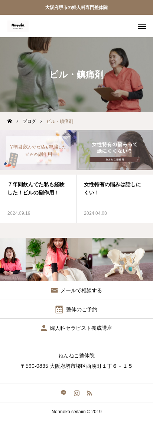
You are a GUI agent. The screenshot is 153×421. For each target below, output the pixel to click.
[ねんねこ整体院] (18, 26)
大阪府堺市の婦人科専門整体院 (76, 7)
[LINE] (63, 392)
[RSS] (89, 392)
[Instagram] (76, 392)
